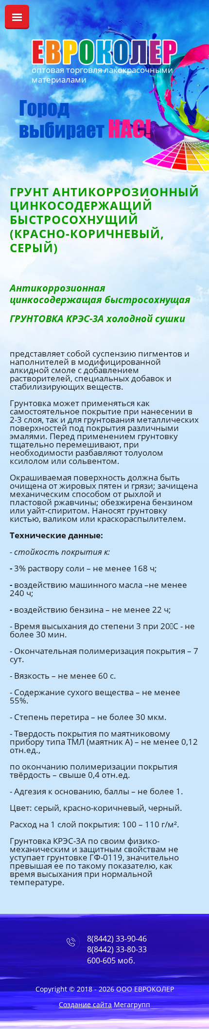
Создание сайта (85, 1004)
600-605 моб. (111, 960)
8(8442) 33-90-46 (117, 938)
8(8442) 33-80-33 (117, 949)
